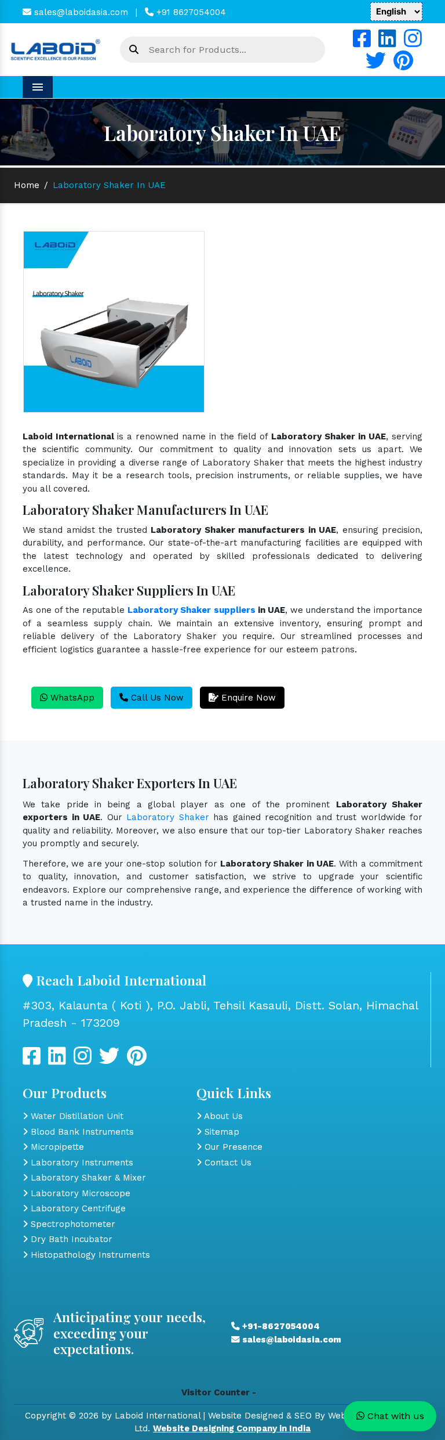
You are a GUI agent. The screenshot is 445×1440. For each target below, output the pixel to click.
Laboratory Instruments (80, 1162)
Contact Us (226, 1162)
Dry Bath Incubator (70, 1239)
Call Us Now (156, 697)
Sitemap (220, 1132)
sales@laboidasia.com (79, 12)
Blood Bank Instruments (81, 1132)
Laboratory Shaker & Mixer (87, 1177)
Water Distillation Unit (75, 1116)
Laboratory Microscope (79, 1193)
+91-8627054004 (280, 1326)
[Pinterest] (403, 65)
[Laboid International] (56, 49)
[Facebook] (362, 43)
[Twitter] (376, 65)
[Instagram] (413, 43)
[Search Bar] (134, 49)
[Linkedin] (387, 43)
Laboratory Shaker (167, 817)
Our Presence (232, 1147)
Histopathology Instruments (89, 1255)
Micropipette (56, 1147)
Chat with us (394, 1415)
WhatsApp (71, 697)
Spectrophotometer (71, 1224)
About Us (222, 1116)
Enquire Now (247, 697)
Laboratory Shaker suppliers (191, 610)
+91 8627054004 (190, 12)
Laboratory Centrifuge (77, 1208)
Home (26, 185)
